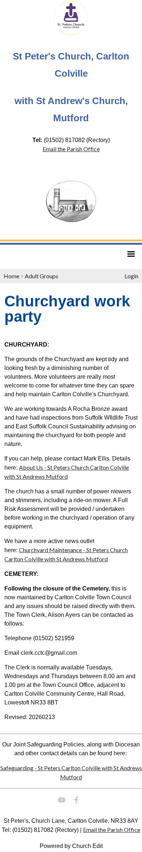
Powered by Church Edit (71, 846)
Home (11, 275)
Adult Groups (41, 275)
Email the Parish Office (71, 148)
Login (131, 275)
